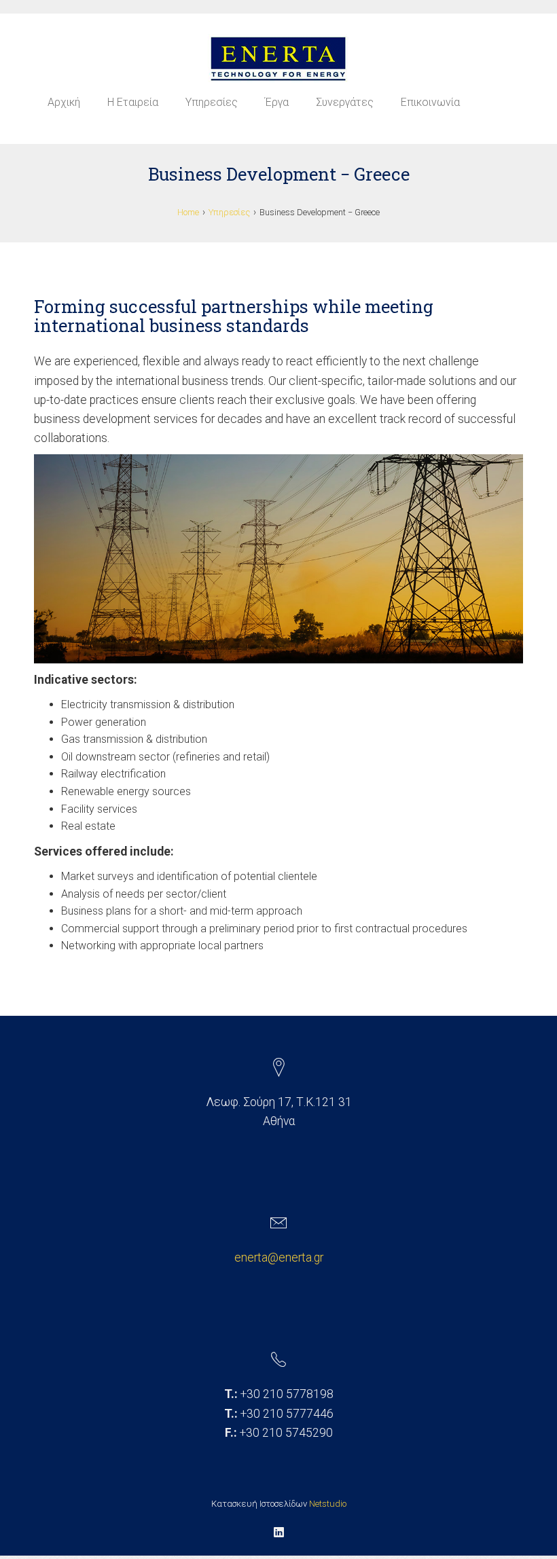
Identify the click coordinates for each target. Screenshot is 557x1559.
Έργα (277, 102)
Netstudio (327, 1504)
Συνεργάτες (345, 102)
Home (188, 212)
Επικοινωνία (430, 102)
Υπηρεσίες (211, 102)
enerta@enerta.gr (278, 1257)
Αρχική (64, 102)
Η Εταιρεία (132, 102)
